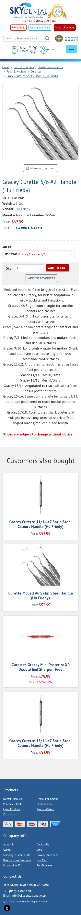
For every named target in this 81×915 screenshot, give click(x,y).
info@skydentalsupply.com (29, 895)
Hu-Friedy (22, 208)
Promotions (18, 27)
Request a (22, 228)
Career (7, 849)
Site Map (42, 860)
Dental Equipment (47, 799)
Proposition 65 (12, 865)
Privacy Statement (47, 855)
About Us (8, 844)
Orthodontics (44, 804)
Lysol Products (11, 809)
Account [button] (52, 49)
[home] (28, 10)
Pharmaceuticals (12, 804)
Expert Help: (38, 21)
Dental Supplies (12, 799)
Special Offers (45, 809)
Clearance (9, 814)
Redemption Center (40, 27)
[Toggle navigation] (71, 49)
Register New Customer (17, 860)
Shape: (7, 247)
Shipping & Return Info (16, 855)
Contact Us (43, 844)
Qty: (9, 268)
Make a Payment (65, 27)
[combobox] (27, 38)
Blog (39, 849)
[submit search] (47, 38)
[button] (33, 50)
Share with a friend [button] (42, 168)
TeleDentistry (44, 865)
